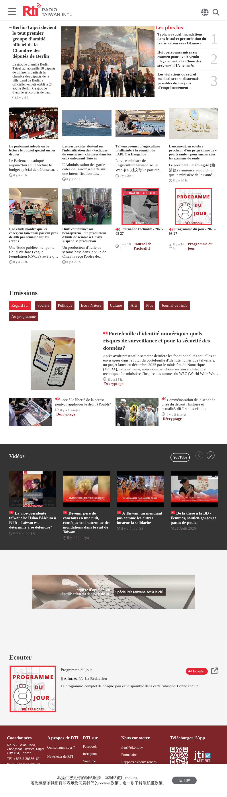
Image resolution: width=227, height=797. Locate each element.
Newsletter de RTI (60, 756)
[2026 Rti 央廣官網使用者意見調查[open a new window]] (113, 591)
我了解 (184, 780)
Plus (149, 305)
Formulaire (129, 755)
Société (43, 305)
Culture (116, 305)
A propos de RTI (62, 737)
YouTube (180, 457)
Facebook (90, 746)
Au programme (23, 316)
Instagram (90, 754)
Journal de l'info (175, 305)
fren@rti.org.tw (132, 747)
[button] (211, 455)
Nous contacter (135, 737)
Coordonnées (19, 737)
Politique (65, 305)
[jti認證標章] (204, 757)
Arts (134, 305)
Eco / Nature (91, 305)
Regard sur (20, 305)
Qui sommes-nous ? (61, 747)
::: (10, 26)
